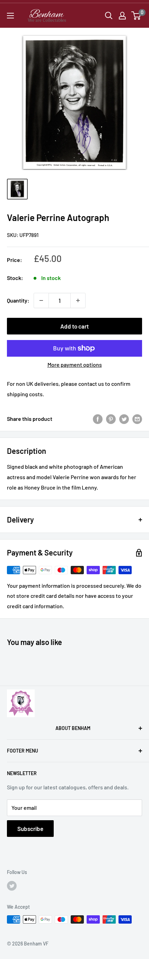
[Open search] (109, 15)
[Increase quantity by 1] (78, 300)
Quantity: (18, 300)
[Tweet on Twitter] (124, 418)
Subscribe (30, 828)
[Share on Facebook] (98, 418)
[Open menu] (10, 15)
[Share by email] (137, 418)
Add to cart (74, 326)
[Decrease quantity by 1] (41, 300)
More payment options (74, 364)
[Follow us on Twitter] (12, 886)
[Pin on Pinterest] (111, 418)
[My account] (122, 15)
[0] (136, 15)
